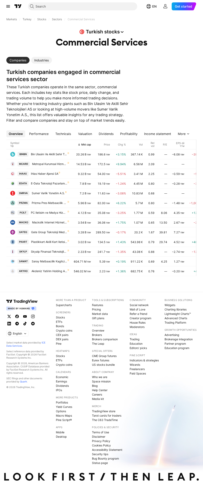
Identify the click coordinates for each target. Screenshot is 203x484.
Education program (177, 348)
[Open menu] (8, 6)
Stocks (60, 317)
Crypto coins (64, 330)
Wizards (135, 364)
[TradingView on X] (9, 316)
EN (154, 6)
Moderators (137, 327)
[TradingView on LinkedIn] (9, 323)
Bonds (60, 326)
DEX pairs (62, 339)
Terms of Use (100, 432)
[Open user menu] (165, 6)
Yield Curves (64, 406)
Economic (62, 377)
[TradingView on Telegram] (17, 323)
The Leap (98, 343)
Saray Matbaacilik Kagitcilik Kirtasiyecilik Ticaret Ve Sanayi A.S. (49, 261)
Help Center (99, 390)
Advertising (172, 335)
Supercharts (64, 305)
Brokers (97, 335)
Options (61, 411)
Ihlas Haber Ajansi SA (44, 173)
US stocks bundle (103, 364)
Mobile (60, 432)
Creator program (140, 318)
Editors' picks (138, 348)
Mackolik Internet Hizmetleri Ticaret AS (49, 222)
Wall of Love (137, 309)
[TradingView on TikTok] (25, 323)
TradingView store (103, 411)
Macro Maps (64, 415)
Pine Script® (64, 420)
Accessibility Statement (107, 449)
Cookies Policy (101, 445)
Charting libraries (176, 309)
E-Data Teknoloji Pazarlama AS (49, 183)
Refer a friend (138, 313)
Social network (139, 305)
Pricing (96, 309)
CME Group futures (104, 356)
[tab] (18, 60)
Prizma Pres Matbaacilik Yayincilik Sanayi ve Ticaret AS (49, 203)
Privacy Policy (101, 441)
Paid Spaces (138, 373)
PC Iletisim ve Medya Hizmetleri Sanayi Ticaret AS (49, 212)
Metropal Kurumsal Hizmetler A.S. (49, 164)
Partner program (175, 343)
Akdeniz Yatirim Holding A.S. (49, 271)
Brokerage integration (179, 339)
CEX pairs (62, 335)
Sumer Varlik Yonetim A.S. (48, 193)
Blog (95, 385)
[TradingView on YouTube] (25, 316)
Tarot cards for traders (106, 415)
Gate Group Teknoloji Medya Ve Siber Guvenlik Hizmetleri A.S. (49, 232)
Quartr (23, 381)
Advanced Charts (176, 318)
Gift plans (98, 318)
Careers (97, 394)
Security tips (100, 454)
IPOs (59, 390)
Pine (58, 343)
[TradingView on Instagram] (33, 316)
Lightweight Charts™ (178, 313)
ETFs (59, 321)
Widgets (170, 305)
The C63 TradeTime (105, 420)
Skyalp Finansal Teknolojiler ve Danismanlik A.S (49, 251)
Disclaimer (98, 436)
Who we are (99, 377)
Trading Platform (175, 322)
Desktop (61, 436)
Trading (135, 339)
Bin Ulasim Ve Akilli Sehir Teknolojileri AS (49, 154)
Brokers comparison (105, 339)
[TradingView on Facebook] (17, 316)
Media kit (98, 399)
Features (97, 305)
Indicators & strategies (144, 360)
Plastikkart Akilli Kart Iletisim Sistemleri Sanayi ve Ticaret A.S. (49, 241)
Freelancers (137, 369)
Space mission (101, 381)
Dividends (62, 385)
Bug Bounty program (105, 458)
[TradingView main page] (18, 6)
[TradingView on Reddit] (33, 323)
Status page (100, 463)
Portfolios (62, 402)
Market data (100, 313)
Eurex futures (100, 360)
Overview (98, 330)
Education (136, 343)
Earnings (61, 381)
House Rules (138, 322)
